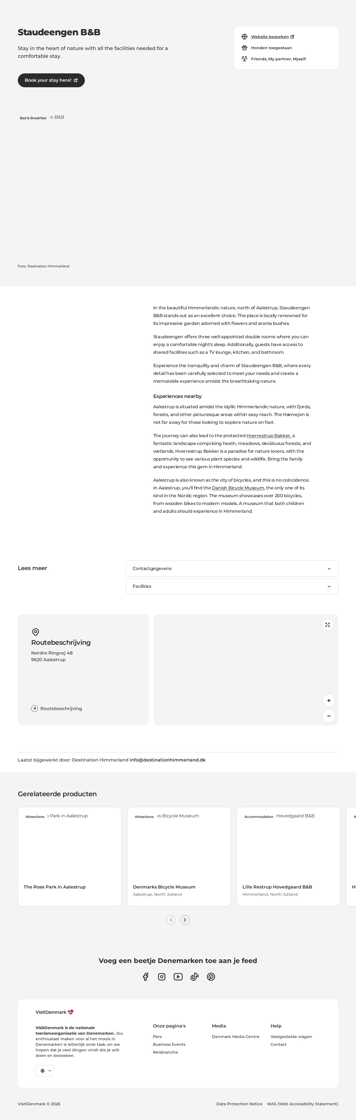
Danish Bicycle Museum (238, 488)
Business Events (169, 1044)
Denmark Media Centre (235, 1036)
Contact (278, 1044)
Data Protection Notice (239, 1103)
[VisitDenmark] (55, 1012)
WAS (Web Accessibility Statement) (302, 1103)
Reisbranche (165, 1052)
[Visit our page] (162, 977)
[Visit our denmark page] (145, 977)
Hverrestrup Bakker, (268, 435)
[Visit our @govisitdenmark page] (194, 977)
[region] (245, 669)
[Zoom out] (328, 716)
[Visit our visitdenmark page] (178, 977)
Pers (157, 1036)
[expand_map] (328, 625)
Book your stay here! (48, 80)
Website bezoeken (270, 36)
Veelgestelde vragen (291, 1036)
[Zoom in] (328, 700)
